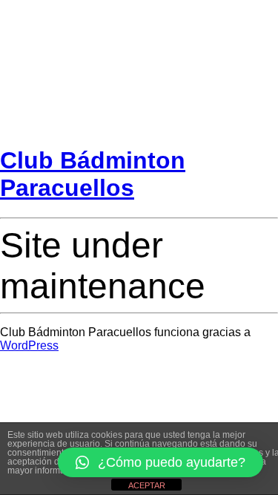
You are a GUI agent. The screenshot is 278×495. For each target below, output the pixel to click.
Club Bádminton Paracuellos (92, 174)
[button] (160, 462)
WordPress (29, 345)
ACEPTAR (146, 485)
